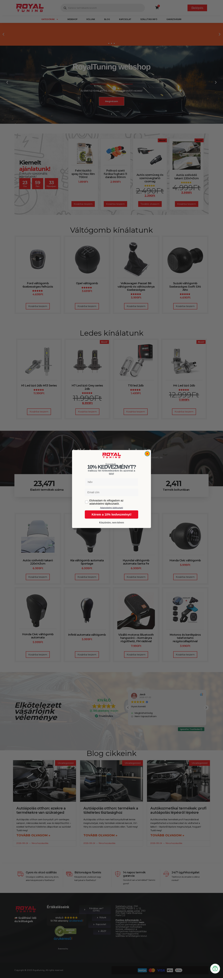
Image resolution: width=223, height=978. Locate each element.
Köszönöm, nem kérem (111, 522)
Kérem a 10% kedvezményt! (112, 514)
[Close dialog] (147, 453)
